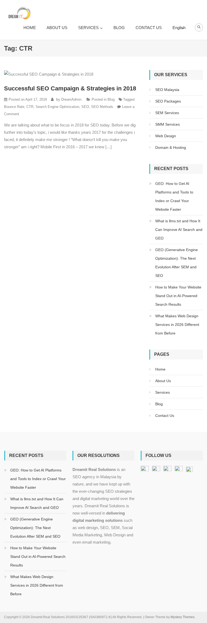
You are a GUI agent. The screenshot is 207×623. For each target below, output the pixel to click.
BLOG (119, 27)
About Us (163, 381)
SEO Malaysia (167, 89)
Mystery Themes (183, 617)
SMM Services (167, 124)
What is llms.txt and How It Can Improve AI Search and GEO (178, 229)
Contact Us (164, 415)
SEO (85, 107)
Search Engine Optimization (57, 107)
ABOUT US (57, 27)
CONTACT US (149, 27)
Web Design (165, 136)
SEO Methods (102, 107)
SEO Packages (168, 101)
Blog (111, 99)
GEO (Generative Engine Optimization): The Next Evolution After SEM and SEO (176, 263)
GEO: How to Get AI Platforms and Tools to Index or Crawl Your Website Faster (174, 196)
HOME (29, 27)
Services (162, 392)
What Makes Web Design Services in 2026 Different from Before (177, 324)
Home (160, 369)
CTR (29, 107)
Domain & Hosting (170, 147)
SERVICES (88, 27)
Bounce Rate (14, 107)
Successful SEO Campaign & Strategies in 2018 (70, 88)
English (178, 27)
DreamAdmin (71, 99)
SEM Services (167, 113)
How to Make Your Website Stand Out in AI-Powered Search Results (178, 296)
